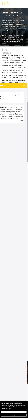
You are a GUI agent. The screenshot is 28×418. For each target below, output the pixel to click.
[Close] (26, 403)
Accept (13, 412)
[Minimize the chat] (24, 85)
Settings (13, 415)
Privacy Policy (9, 408)
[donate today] (21, 3)
